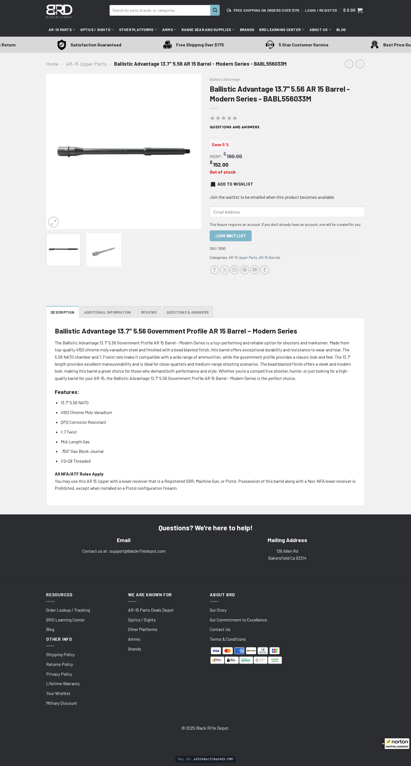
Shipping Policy (60, 654)
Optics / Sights (95, 29)
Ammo (167, 29)
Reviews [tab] (149, 312)
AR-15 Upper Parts (86, 64)
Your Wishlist (58, 693)
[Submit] (215, 10)
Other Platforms (136, 29)
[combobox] (160, 10)
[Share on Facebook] (214, 270)
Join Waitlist (230, 235)
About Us (319, 29)
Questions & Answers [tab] (188, 312)
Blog (341, 29)
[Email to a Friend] (234, 270)
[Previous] (56, 151)
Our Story (218, 610)
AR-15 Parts (60, 29)
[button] (396, 743)
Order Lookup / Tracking (68, 610)
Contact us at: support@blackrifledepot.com (124, 551)
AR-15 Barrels (269, 257)
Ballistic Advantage (225, 79)
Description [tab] (62, 312)
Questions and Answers (234, 127)
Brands (247, 29)
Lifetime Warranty (63, 683)
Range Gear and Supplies (206, 29)
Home (52, 64)
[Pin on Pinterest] (244, 270)
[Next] (191, 151)
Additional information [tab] (107, 312)
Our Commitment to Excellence (238, 619)
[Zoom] (53, 222)
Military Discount (61, 703)
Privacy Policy (59, 674)
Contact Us (220, 629)
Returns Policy (59, 664)
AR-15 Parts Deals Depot (151, 610)
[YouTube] (254, 270)
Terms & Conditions (228, 639)
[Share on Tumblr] (264, 270)
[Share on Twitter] (224, 270)
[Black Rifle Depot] (75, 11)
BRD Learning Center (280, 29)
